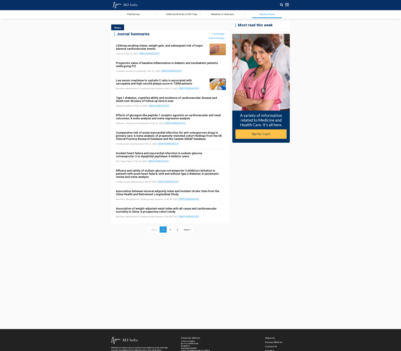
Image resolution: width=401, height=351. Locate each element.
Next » (187, 229)
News (117, 27)
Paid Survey (133, 14)
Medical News (267, 14)
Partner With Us (273, 342)
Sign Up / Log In (261, 134)
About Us (270, 338)
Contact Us (271, 346)
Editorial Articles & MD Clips (182, 14)
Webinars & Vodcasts (222, 14)
